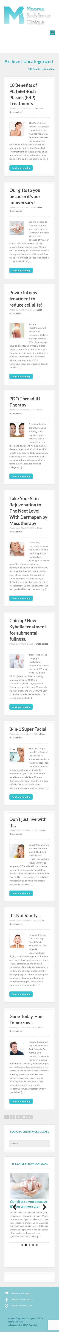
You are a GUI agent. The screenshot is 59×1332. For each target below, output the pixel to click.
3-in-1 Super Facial (27, 729)
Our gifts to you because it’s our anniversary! (24, 196)
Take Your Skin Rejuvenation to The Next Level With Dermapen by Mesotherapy (28, 511)
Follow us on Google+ (22, 1305)
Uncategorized (15, 112)
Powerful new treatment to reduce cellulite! (25, 299)
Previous (14, 1207)
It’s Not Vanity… (25, 915)
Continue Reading (21, 168)
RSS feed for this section (41, 69)
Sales (39, 207)
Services (39, 108)
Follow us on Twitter (21, 1293)
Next (44, 1207)
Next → (27, 1117)
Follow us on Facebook (22, 1299)
